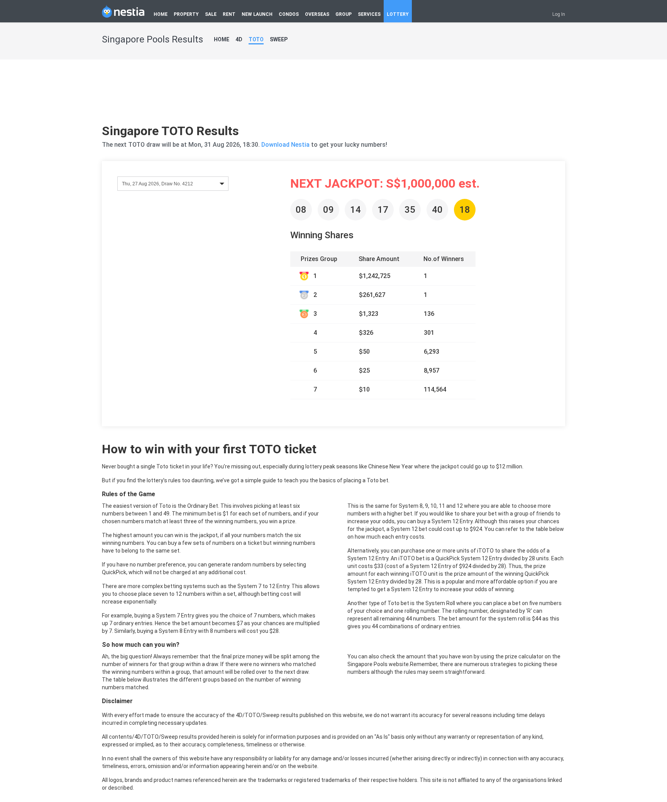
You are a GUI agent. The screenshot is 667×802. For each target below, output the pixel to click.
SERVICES (369, 14)
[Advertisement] (333, 94)
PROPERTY (186, 14)
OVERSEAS (317, 14)
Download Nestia (286, 144)
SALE (211, 14)
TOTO (256, 39)
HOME (161, 14)
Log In (558, 14)
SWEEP (279, 39)
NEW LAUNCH (257, 14)
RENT (229, 14)
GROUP (343, 14)
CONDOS (289, 14)
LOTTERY (398, 14)
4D (238, 39)
